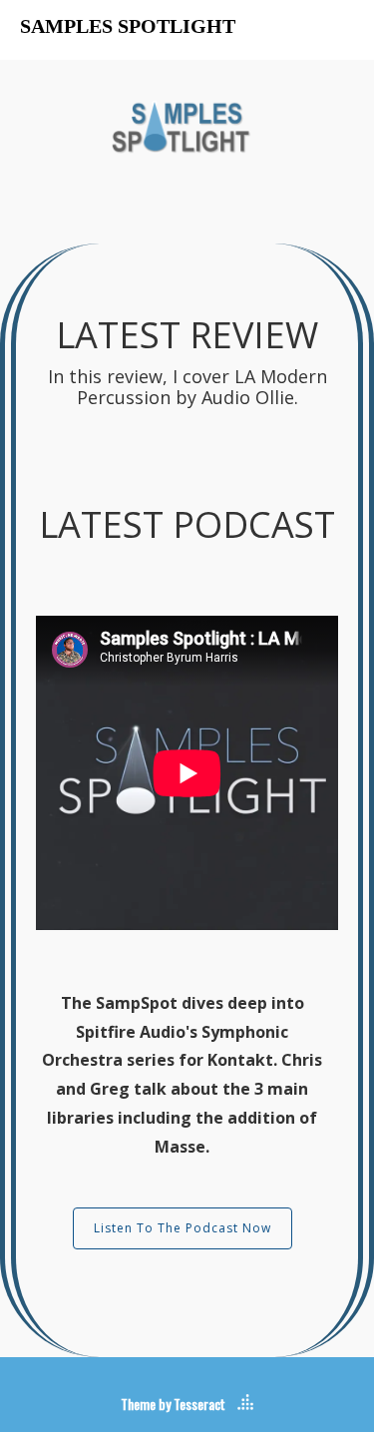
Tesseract (199, 1403)
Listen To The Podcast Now (182, 1227)
